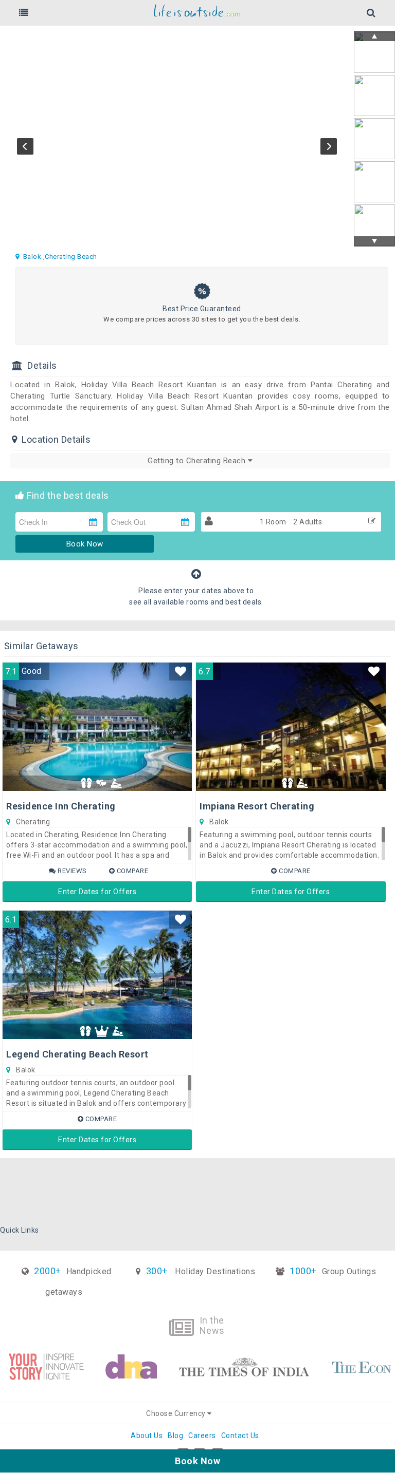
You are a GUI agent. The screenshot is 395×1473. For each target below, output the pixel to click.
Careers (202, 1435)
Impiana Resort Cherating (257, 806)
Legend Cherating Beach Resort (77, 1054)
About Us (147, 1435)
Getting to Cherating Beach (198, 460)
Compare (131, 871)
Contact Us (240, 1435)
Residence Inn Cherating (61, 806)
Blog (175, 1435)
